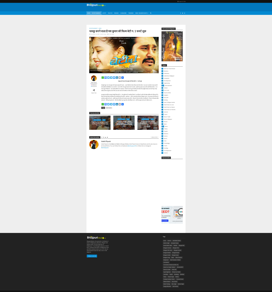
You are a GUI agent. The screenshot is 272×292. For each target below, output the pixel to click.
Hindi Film (174, 269)
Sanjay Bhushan (167, 286)
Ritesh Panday (166, 284)
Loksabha (165, 274)
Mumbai (182, 274)
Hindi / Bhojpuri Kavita (141, 13)
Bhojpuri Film (176, 248)
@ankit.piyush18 (132, 146)
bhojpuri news (175, 255)
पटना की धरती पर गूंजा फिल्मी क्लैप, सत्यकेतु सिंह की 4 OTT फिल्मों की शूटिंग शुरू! (148, 123)
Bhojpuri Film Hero (167, 250)
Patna (164, 276)
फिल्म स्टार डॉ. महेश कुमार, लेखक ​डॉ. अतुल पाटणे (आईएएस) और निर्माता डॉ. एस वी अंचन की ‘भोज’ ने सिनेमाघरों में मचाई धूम (124, 123)
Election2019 (180, 267)
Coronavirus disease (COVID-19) (170, 264)
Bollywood (165, 260)
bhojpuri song (166, 257)
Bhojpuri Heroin (177, 250)
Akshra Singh (166, 243)
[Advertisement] (172, 181)
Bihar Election (179, 257)
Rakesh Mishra (166, 281)
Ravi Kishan (174, 281)
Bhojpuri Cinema (167, 248)
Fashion (116, 13)
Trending (130, 13)
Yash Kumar (109, 107)
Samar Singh (181, 284)
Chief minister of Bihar (175, 260)
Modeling (176, 274)
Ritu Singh (174, 284)
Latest (104, 13)
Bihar (172, 257)
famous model (166, 269)
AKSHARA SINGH (177, 240)
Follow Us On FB (92, 256)
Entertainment (96, 13)
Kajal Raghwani (166, 272)
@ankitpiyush (105, 147)
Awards (175, 245)
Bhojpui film (181, 245)
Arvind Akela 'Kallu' (167, 245)
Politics (110, 13)
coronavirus (166, 262)
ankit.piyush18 (94, 83)
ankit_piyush (94, 86)
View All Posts (154, 137)
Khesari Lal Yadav (176, 272)
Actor (164, 240)
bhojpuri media (166, 255)
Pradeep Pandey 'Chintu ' (169, 279)
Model (171, 274)
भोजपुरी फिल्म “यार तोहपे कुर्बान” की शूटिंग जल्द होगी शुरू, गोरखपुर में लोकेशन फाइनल (100, 123)
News (88, 13)
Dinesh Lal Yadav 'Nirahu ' (169, 267)
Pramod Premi (180, 279)
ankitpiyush (94, 85)
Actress (169, 240)
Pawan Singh (171, 276)
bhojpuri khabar (167, 252)
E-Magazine (123, 13)
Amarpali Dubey (174, 243)
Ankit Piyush (94, 82)
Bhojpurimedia (175, 252)
